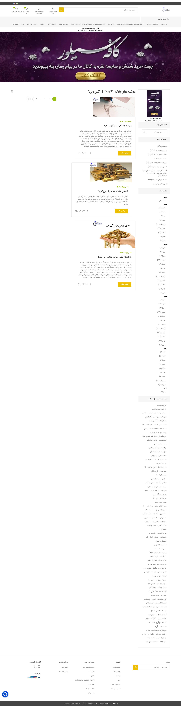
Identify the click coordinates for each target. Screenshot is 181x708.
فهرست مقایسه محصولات (39, 12)
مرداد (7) (162, 368)
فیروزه (151, 591)
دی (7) (163, 293)
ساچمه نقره (156, 491)
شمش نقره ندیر (115, 689)
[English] (13, 3)
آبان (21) (162, 252)
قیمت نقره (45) (162, 146)
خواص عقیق (162, 487)
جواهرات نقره (162, 444)
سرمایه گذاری (159, 494)
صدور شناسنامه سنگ (160, 549)
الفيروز (144, 413)
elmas (164, 634)
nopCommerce (112, 703)
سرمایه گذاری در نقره (160, 506)
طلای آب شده (154, 556)
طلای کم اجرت (162, 568)
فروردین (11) (161, 385)
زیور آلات (163, 491)
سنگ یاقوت (163, 529)
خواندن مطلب (124, 153)
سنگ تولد (155, 514)
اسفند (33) (161, 336)
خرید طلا (148, 467)
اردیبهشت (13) (160, 380)
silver (144, 634)
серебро (163, 642)
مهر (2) (163, 392)
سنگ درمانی (147, 514)
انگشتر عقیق (162, 425)
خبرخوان (12, 91)
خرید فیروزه (163, 471)
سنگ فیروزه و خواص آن (159, 522)
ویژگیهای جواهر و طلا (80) (158, 150)
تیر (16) (163, 320)
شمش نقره (161, 541)
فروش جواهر (150, 580)
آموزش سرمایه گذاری (160, 413)
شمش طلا (149, 537)
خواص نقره (155, 487)
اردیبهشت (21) (160, 328)
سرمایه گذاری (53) (160, 158)
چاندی (155, 444)
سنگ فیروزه (147, 518)
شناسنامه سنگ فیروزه (160, 545)
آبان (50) (162, 356)
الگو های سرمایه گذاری (159, 417)
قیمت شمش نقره (149, 607)
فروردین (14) (161, 228)
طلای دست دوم (161, 564)
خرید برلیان (154, 456)
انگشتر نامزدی (154, 425)
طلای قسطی (152, 564)
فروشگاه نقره (162, 591)
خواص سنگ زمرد (161, 483)
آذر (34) (162, 300)
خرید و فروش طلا (161, 475)
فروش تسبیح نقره (161, 580)
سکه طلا (152, 510)
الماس (148, 417)
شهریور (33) (161, 260)
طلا (151, 552)
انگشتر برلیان (153, 421)
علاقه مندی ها (90, 689)
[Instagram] (39, 666)
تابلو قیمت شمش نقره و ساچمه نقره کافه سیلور (130, 24)
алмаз (158, 638)
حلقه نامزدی (162, 456)
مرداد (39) (161, 264)
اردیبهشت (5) (160, 224)
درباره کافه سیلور (63, 24)
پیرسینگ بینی (162, 436)
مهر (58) (162, 308)
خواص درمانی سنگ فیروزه (158, 479)
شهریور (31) (161, 364)
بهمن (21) (162, 288)
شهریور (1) (162, 208)
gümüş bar (150, 634)
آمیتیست (149, 413)
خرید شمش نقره (159, 467)
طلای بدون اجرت (152, 560)
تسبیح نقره (146, 436)
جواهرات (149, 440)
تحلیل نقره (154, 436)
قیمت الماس (146, 599)
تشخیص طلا (162, 440)
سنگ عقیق (155, 518)
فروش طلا (151, 583)
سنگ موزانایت (151, 525)
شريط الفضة (163, 537)
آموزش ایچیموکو (161, 405)
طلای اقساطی (162, 560)
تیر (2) (163, 216)
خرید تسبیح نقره (161, 459)
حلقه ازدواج (153, 452)
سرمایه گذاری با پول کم (159, 498)
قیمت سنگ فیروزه (161, 607)
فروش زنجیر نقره (161, 584)
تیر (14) (162, 372)
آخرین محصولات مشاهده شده (84, 680)
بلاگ (23, 24)
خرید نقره (154, 471)
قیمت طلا (162, 610)
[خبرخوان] (35, 666)
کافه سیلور (161, 622)
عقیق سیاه (154, 572)
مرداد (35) (161, 316)
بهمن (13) (162, 236)
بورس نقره (163, 432)
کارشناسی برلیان (161, 619)
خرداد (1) (162, 220)
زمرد (148, 486)
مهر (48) (162, 360)
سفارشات (91, 671)
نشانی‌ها (91, 676)
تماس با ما (15, 24)
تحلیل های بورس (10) (160, 184)
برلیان (146, 428)
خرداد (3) (162, 201)
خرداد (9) (162, 376)
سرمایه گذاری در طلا (160, 502)
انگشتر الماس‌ (162, 421)
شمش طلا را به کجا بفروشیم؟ (113, 191)
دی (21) (162, 240)
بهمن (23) (161, 341)
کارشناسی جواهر (150, 619)
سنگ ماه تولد (161, 525)
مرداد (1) (162, 212)
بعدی (32, 99)
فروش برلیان (156, 576)
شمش (156, 537)
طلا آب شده (163, 556)
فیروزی (154, 599)
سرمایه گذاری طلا (148, 506)
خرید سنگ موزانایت (160, 463)
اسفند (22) (161, 284)
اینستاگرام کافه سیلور (152, 24)
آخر (28, 99)
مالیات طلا (163, 626)
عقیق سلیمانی (162, 572)
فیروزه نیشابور (161, 599)
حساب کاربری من (53, 12)
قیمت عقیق (154, 611)
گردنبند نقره (151, 622)
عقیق (155, 568)
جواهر (156, 440)
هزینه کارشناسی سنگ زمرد (158, 630)
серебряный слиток (152, 642)
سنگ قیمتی (147, 522)
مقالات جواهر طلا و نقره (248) (157, 180)
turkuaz (163, 638)
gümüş (158, 634)
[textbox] (156, 131)
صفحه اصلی (164, 24)
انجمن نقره (111, 24)
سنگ (146, 510)
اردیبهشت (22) (160, 276)
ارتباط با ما (64, 667)
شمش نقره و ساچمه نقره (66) (157, 154)
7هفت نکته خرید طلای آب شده (114, 257)
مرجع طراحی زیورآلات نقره (117, 126)
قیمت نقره (162, 614)
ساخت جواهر (148, 491)
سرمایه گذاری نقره (161, 510)
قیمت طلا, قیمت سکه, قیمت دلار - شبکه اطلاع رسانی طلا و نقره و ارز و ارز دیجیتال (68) (154, 173)
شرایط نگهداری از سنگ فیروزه (157, 533)
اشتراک (135, 667)
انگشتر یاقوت (162, 428)
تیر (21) (163, 268)
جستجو (61, 9)
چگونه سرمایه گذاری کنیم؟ (157, 448)
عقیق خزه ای (147, 568)
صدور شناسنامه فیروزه (160, 553)
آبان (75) (162, 304)
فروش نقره (152, 587)
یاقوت (148, 630)
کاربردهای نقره (152, 615)
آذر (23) (162, 248)
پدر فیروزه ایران (154, 432)
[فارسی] (17, 3)
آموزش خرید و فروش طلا (159, 409)
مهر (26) (162, 256)
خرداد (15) (162, 272)
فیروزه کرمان (155, 595)
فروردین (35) (161, 332)
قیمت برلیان (150, 603)
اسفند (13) (161, 232)
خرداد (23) (161, 324)
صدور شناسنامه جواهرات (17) (157, 167)
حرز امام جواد (162, 452)
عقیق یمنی (147, 572)
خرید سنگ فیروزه (151, 459)
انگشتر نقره (145, 425)
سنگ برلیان (163, 514)
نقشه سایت (116, 667)
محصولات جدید (51, 24)
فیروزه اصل (163, 595)
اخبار (119, 680)
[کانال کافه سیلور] (90, 57)
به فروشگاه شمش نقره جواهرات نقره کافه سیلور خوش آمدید (88, 24)
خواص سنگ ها (150, 483)
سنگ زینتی (163, 518)
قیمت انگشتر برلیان (160, 603)
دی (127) (162, 345)
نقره (157, 626)
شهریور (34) (161, 312)
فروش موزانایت (162, 587)
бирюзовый (150, 638)
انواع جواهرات (154, 428)
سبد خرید (91, 684)
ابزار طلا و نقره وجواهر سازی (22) (156, 162)
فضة (156, 591)
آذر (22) (162, 352)
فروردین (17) (161, 280)
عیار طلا (164, 576)
